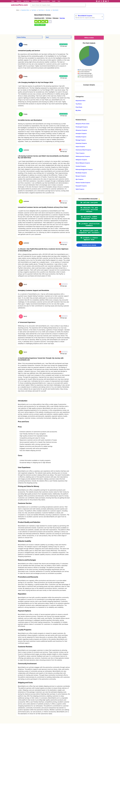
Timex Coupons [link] (80, 153)
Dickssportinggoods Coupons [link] (84, 169)
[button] (89, 202)
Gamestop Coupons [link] (81, 143)
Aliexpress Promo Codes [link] (82, 123)
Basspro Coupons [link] (81, 176)
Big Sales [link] (48, 10)
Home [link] (17, 10)
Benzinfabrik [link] (55, 10)
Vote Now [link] (62, 18)
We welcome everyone (89, 202)
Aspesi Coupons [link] (80, 146)
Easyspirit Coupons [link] (81, 185)
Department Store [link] (25, 10)
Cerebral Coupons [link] (81, 166)
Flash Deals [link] (41, 10)
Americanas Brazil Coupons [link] (83, 149)
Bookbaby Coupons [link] (81, 172)
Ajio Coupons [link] (79, 179)
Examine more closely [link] (89, 245)
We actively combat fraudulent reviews (89, 217)
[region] (94, 26)
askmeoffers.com (19, 5)
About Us (19, 1)
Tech (59, 1)
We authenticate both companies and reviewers (89, 231)
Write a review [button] (89, 37)
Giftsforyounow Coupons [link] (83, 156)
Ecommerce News (45, 1)
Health (53, 1)
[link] (24, 22)
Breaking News (35, 1)
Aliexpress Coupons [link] (81, 130)
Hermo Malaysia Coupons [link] (83, 163)
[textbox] (58, 5)
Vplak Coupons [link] (80, 189)
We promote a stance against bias (89, 238)
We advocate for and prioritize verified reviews (89, 209)
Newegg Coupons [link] (81, 140)
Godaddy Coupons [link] (81, 136)
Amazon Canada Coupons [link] (83, 182)
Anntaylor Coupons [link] (81, 133)
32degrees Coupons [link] (81, 159)
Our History (26, 1)
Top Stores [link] (33, 10)
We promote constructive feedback (89, 224)
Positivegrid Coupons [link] (82, 127)
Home (12, 1)
